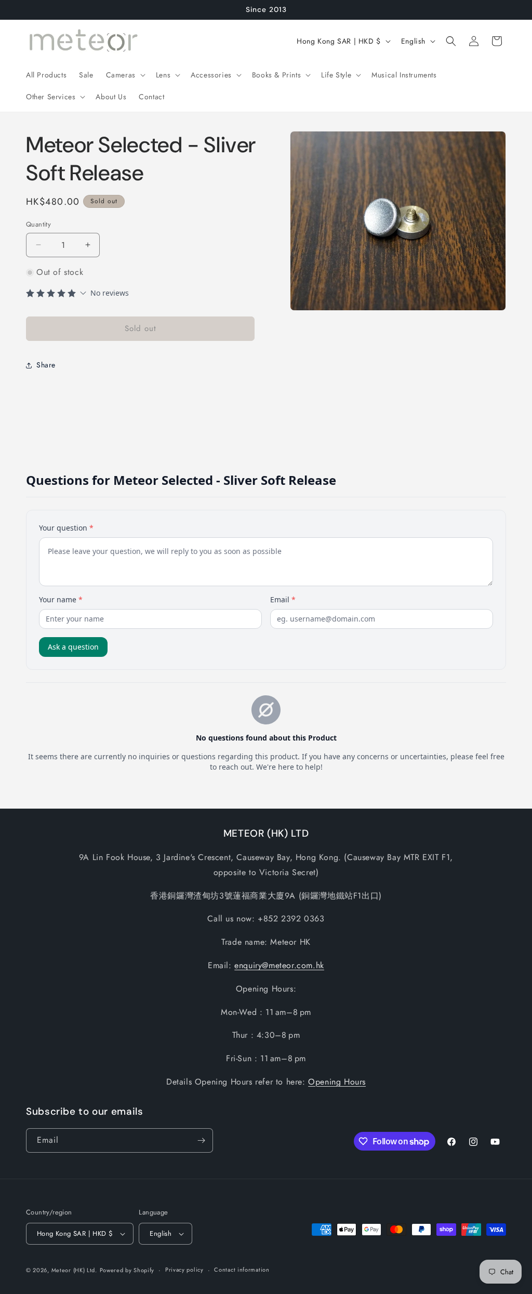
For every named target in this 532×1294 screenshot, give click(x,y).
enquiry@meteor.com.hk (279, 965)
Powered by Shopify (127, 1270)
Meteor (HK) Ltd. (74, 1270)
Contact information (241, 1269)
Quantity (38, 224)
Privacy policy (184, 1269)
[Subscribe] (201, 1140)
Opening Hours (337, 1082)
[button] (125, 75)
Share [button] (46, 365)
